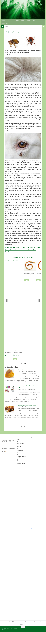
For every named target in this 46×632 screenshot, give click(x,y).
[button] (23, 444)
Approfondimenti (10, 20)
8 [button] (25, 363)
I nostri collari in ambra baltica (23, 257)
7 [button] (24, 363)
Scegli (8, 280)
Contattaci (33, 20)
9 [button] (26, 363)
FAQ (38, 20)
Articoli (7, 26)
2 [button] (20, 363)
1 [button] (19, 363)
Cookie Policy (41, 621)
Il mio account (5, 23)
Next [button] (39, 300)
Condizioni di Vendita (25, 20)
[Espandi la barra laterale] (2, 26)
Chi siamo (18, 20)
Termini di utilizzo (23, 624)
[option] (11, 270)
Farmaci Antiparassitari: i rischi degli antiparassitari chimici (22, 247)
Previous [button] (6, 300)
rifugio (3, 451)
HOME (3, 20)
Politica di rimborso (16, 621)
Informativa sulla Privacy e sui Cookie (29, 621)
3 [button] (21, 363)
